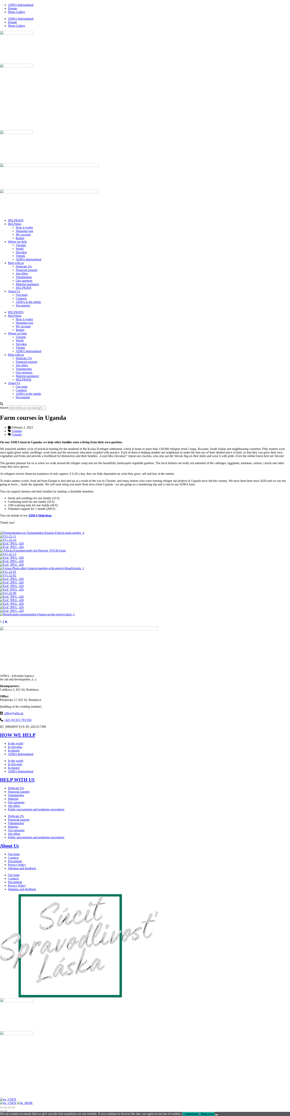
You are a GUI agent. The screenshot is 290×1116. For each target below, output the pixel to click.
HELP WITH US (17, 779)
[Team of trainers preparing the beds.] (12, 586)
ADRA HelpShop (39, 515)
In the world (15, 743)
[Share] (9, 1107)
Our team (21, 294)
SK (31, 1103)
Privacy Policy (17, 864)
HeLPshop (14, 224)
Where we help (17, 241)
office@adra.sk (13, 713)
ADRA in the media (28, 302)
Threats (20, 255)
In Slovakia (15, 747)
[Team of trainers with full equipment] (8, 575)
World (19, 248)
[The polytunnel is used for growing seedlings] (8, 554)
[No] (216, 1114)
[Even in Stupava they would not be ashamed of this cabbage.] (8, 540)
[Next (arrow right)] (5, 1111)
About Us (14, 291)
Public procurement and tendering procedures (36, 809)
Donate (12, 8)
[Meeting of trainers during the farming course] (42, 568)
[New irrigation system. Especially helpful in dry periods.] (12, 603)
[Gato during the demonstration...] (12, 610)
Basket (20, 238)
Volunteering (24, 277)
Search (4, 407)
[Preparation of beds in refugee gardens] (12, 596)
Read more (207, 1113)
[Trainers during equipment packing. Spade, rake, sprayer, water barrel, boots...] (12, 589)
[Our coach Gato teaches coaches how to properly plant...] (42, 532)
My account (23, 234)
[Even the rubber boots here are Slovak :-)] (12, 564)
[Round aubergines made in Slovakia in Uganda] (33, 550)
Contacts (21, 298)
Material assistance (27, 284)
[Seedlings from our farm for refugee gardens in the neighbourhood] (12, 557)
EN (14, 1099)
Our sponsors (24, 280)
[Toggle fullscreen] (5, 1107)
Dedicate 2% (24, 266)
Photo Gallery (16, 12)
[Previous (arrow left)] (1, 1111)
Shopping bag (24, 231)
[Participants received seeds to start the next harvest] (12, 561)
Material (13, 798)
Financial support (26, 270)
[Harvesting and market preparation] (12, 543)
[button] (145, 404)
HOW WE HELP (18, 735)
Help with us (16, 263)
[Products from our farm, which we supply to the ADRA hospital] (12, 547)
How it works (24, 227)
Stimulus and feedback (22, 868)
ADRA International (20, 5)
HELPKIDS (15, 220)
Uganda (17, 431)
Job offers (22, 273)
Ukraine (21, 245)
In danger (14, 750)
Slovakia (21, 252)
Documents (23, 305)
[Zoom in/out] (1, 1107)
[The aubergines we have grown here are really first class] (8, 536)
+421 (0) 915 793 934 (17, 720)
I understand (191, 1113)
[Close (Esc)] (13, 1107)
